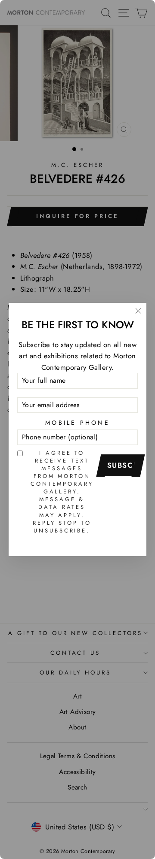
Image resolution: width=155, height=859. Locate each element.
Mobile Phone (77, 422)
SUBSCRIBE (123, 465)
